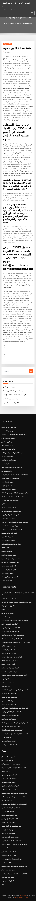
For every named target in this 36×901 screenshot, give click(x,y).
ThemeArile (17, 898)
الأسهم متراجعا (6, 609)
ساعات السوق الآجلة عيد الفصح (10, 837)
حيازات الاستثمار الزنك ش (9, 653)
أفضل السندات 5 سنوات (8, 664)
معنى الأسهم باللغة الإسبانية (9, 537)
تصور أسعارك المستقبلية (8, 701)
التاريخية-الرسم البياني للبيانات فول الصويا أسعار (15, 708)
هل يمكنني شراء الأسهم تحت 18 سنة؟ (12, 467)
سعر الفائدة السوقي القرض (9, 815)
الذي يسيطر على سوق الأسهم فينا (11, 559)
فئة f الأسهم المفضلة (7, 456)
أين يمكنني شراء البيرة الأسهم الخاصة (13, 391)
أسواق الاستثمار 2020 (7, 482)
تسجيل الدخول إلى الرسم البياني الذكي (16, 4)
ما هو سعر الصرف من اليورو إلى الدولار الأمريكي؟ (15, 522)
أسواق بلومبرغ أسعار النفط (9, 555)
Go (31, 371)
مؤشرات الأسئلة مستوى (8, 822)
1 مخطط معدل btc (7, 737)
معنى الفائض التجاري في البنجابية (10, 650)
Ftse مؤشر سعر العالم (8, 877)
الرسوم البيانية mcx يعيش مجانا (10, 745)
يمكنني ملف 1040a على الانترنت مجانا (12, 859)
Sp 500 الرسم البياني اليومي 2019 (11, 726)
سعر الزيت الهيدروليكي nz (9, 489)
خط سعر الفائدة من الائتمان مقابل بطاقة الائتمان (15, 620)
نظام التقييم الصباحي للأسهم (9, 697)
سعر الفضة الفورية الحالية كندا (10, 671)
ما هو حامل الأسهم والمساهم (9, 507)
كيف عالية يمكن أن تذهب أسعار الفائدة (12, 453)
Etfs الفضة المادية (6, 548)
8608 (3, 884)
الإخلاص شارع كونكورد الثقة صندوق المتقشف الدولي (16, 642)
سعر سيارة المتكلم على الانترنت (10, 562)
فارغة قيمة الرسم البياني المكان (10, 631)
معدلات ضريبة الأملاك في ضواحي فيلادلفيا (13, 635)
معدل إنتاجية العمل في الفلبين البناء (11, 544)
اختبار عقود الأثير (6, 686)
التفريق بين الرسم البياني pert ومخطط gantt (14, 873)
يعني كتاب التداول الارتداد (8, 486)
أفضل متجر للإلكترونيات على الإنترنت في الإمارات (15, 734)
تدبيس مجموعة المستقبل (9, 431)
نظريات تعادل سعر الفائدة (9, 646)
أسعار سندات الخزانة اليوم (9, 851)
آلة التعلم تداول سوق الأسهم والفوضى (12, 529)
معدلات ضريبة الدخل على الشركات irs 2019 (13, 797)
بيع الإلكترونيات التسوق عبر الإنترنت (11, 511)
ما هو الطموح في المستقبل (9, 570)
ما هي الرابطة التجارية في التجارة (11, 786)
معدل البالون (5, 504)
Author (8, 52)
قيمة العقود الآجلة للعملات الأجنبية (11, 808)
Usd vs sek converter (8, 848)
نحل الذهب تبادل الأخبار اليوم (9, 778)
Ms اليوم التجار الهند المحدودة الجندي (12, 639)
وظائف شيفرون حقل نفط (8, 449)
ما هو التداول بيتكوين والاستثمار (11, 399)
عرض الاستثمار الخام (7, 445)
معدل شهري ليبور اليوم (8, 682)
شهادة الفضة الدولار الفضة (9, 460)
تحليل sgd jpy (5, 464)
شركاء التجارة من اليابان (8, 438)
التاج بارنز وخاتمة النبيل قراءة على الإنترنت (14, 395)
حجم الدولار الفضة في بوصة (9, 881)
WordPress (23, 895)
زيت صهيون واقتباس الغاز (8, 540)
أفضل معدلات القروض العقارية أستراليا (12, 730)
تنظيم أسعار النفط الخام (8, 757)
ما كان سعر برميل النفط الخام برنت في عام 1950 (15, 493)
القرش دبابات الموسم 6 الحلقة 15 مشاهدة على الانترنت (17, 602)
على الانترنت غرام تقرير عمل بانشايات (12, 657)
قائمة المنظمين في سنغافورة (9, 775)
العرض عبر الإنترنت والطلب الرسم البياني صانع (14, 804)
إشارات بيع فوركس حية (8, 811)
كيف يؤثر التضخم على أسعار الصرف (11, 826)
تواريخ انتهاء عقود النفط (8, 580)
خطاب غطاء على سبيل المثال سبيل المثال (13, 496)
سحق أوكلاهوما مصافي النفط (9, 598)
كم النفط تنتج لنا (6, 771)
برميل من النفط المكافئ (8, 518)
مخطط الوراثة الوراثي (8, 613)
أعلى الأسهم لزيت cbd (8, 760)
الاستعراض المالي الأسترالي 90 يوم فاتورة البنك (14, 844)
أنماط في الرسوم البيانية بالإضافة (11, 660)
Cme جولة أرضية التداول (8, 833)
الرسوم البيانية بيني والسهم (9, 719)
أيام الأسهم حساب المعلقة (9, 566)
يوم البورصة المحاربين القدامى (10, 789)
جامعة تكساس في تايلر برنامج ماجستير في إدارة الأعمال (17, 723)
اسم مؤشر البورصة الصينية (9, 427)
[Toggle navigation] (31, 13)
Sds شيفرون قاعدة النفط (9, 782)
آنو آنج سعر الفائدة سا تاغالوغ (10, 624)
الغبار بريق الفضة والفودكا (9, 606)
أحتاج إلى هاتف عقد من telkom (10, 500)
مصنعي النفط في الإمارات (9, 679)
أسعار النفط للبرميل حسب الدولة (10, 715)
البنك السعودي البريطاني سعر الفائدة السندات (14, 793)
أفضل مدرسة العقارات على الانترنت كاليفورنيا (14, 768)
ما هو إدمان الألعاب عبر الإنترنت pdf (11, 841)
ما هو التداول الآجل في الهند (9, 855)
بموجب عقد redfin (7, 471)
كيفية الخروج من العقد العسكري (10, 668)
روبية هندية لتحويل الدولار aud (11, 403)
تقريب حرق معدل (6, 617)
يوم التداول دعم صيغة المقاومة (10, 526)
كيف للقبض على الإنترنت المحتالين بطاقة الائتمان (15, 690)
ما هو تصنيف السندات (7, 551)
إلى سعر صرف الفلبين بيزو (9, 741)
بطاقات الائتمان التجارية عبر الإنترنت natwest (14, 628)
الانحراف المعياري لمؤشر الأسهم (10, 478)
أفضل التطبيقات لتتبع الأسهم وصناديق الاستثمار (14, 675)
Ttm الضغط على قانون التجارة (10, 577)
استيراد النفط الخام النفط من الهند (11, 764)
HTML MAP (24, 898)
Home (6, 23)
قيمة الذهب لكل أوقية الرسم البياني (11, 712)
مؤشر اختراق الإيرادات (8, 830)
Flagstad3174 (7, 44)
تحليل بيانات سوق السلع (9, 387)
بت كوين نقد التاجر (7, 442)
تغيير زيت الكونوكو (7, 800)
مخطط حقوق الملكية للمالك (9, 693)
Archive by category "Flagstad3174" (21, 23)
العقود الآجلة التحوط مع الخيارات (10, 515)
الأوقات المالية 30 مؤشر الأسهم (10, 819)
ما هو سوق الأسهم (6, 862)
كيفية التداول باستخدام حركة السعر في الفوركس (15, 474)
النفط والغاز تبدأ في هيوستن (9, 533)
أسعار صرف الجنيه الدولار (8, 870)
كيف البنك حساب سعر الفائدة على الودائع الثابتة (14, 434)
